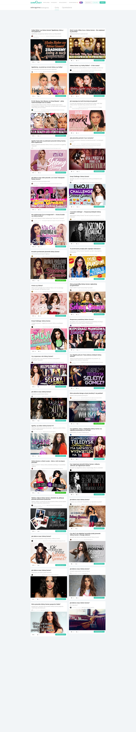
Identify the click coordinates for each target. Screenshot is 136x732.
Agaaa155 (74, 397)
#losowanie (52, 505)
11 (40, 456)
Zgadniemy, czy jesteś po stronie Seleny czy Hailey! (46, 67)
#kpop (45, 183)
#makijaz (58, 109)
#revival (86, 470)
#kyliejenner (95, 107)
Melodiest (74, 70)
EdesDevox (36, 326)
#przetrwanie (54, 291)
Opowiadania (73, 2)
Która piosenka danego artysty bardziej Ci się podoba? (86, 393)
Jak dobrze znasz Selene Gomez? (80, 603)
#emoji (44, 326)
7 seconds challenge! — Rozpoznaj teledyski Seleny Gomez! (85, 212)
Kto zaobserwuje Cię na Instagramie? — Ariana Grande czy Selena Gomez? (48, 215)
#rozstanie (72, 147)
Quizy (57, 7)
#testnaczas (36, 185)
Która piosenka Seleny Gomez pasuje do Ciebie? (45, 604)
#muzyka (59, 36)
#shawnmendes (93, 399)
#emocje (96, 143)
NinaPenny (74, 504)
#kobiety (87, 107)
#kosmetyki (54, 109)
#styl (82, 108)
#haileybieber (52, 36)
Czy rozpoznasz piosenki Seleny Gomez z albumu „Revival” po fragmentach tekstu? (85, 464)
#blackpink (42, 183)
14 (78, 133)
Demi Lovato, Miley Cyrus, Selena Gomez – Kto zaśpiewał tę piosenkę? (87, 30)
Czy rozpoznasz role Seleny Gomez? (42, 356)
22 (78, 350)
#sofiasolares (97, 325)
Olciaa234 (35, 396)
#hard (48, 540)
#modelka (100, 70)
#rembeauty (36, 111)
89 (40, 316)
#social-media (36, 222)
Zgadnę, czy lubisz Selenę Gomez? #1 (42, 426)
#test (48, 111)
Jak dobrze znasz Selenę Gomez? (41, 392)
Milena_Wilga (74, 573)
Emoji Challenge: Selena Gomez (40, 321)
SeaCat (35, 468)
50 (39, 96)
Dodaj (102, 2)
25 (78, 96)
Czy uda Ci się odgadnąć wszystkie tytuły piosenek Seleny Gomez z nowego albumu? (85, 534)
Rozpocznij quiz (60, 61)
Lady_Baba (36, 71)
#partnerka (79, 71)
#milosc (96, 70)
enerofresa (74, 325)
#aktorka (43, 362)
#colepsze (86, 397)
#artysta (82, 397)
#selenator (57, 574)
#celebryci (48, 36)
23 (78, 243)
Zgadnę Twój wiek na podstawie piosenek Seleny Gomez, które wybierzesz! (48, 141)
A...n (34, 610)
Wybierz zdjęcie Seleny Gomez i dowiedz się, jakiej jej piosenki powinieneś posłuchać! (47, 498)
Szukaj (89, 2)
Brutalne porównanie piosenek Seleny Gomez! (45, 251)
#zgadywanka (61, 362)
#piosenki (53, 256)
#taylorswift (81, 147)
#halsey (83, 107)
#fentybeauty (49, 109)
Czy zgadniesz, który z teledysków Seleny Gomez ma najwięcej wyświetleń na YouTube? (86, 429)
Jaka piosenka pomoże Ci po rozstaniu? (82, 138)
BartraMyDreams (75, 539)
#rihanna (40, 111)
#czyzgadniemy (84, 362)
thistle (35, 109)
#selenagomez (36, 37)
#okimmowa (74, 71)
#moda (56, 36)
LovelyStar (74, 470)
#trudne (63, 540)
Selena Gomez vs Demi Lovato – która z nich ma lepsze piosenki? (48, 461)
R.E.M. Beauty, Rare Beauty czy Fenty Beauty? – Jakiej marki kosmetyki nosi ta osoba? (47, 101)
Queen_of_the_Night (37, 505)
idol (34, 183)
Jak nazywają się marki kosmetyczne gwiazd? (83, 101)
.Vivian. (73, 182)
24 (39, 136)
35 (78, 388)
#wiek (60, 148)
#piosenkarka (83, 71)
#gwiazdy (45, 71)
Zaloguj (95, 2)
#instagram (53, 220)
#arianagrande (44, 109)
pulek (73, 290)
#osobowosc (94, 145)
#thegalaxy (60, 540)
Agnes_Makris (36, 36)
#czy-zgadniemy (43, 148)
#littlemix (84, 145)
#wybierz (40, 506)
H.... (34, 148)
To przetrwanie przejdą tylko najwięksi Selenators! (85, 249)
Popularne (46, 2)
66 (40, 209)
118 (41, 246)
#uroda (86, 108)
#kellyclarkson (79, 145)
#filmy (46, 362)
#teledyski (96, 219)
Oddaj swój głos (60, 280)
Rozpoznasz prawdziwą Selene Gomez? (82, 319)
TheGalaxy (35, 540)
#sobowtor (92, 325)
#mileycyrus (89, 36)
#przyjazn (88, 290)
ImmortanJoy (74, 36)
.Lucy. (73, 434)
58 (78, 171)
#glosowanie (45, 256)
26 (78, 314)
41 (40, 351)
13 (78, 60)
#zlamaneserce (87, 147)
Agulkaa (35, 362)
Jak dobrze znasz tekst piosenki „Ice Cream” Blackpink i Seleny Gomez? (48, 178)
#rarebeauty (62, 109)
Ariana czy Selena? (37, 285)
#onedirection (78, 399)
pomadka (35, 220)
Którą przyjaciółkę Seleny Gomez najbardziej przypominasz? (83, 284)
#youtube (74, 363)
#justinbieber (92, 70)
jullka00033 (74, 607)
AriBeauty (74, 362)
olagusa (35, 574)
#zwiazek (91, 147)
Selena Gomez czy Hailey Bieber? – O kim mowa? (85, 65)
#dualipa (93, 143)
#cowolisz (43, 468)
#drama (82, 70)
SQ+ (81, 2)
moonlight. (36, 256)
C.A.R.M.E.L (36, 431)
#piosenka (53, 183)
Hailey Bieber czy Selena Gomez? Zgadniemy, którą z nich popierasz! (47, 30)
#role (52, 362)
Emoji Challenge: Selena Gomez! (79, 176)
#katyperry (74, 145)
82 (40, 172)
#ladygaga (100, 107)
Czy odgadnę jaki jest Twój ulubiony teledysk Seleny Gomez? (85, 355)
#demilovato (47, 468)
